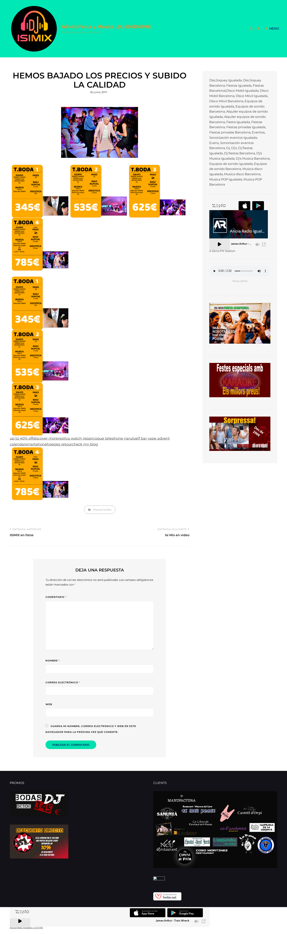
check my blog (85, 444)
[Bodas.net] (215, 896)
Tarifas (107, 509)
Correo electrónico (62, 682)
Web (48, 704)
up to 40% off (21, 438)
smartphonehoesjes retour (48, 444)
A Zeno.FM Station (222, 251)
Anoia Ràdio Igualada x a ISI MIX (26, 928)
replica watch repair (75, 438)
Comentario (55, 596)
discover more (45, 438)
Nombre (52, 660)
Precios (97, 509)
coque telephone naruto (114, 438)
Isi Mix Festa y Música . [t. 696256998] (107, 26)
